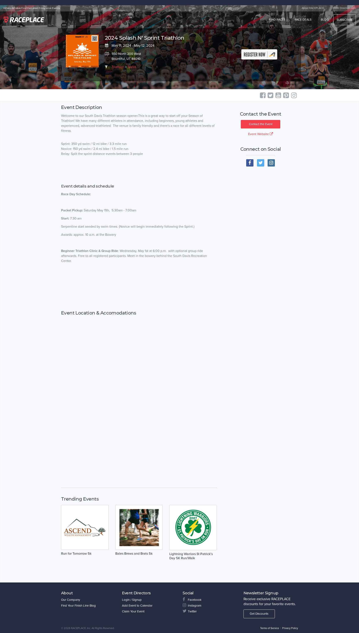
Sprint (132, 67)
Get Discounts (259, 614)
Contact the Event (260, 124)
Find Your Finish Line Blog (78, 605)
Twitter (192, 611)
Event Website (259, 134)
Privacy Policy (290, 628)
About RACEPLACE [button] (313, 8)
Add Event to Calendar (137, 605)
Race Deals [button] (303, 19)
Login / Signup (132, 600)
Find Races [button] (277, 19)
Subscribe (345, 20)
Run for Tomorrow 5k (76, 554)
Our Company (70, 600)
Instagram (194, 605)
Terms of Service (269, 628)
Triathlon (118, 67)
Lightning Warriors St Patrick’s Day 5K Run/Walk (191, 556)
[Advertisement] (139, 287)
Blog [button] (325, 19)
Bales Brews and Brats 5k (133, 554)
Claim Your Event (133, 611)
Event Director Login (344, 8)
